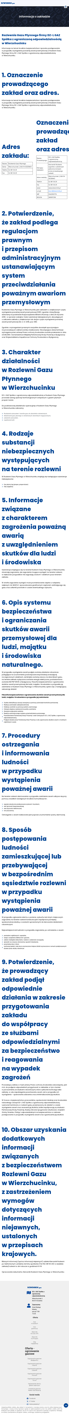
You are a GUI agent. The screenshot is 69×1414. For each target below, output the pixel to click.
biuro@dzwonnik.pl (55, 191)
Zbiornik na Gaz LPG (34, 1332)
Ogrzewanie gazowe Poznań (34, 1374)
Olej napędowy (34, 1342)
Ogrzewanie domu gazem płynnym (34, 1384)
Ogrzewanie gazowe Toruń (34, 1379)
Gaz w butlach (34, 1322)
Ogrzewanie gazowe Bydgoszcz (34, 1359)
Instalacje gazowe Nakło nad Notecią (34, 1389)
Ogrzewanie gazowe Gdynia (34, 1364)
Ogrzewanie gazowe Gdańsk (34, 1369)
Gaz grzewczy (34, 1327)
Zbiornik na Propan (34, 1337)
